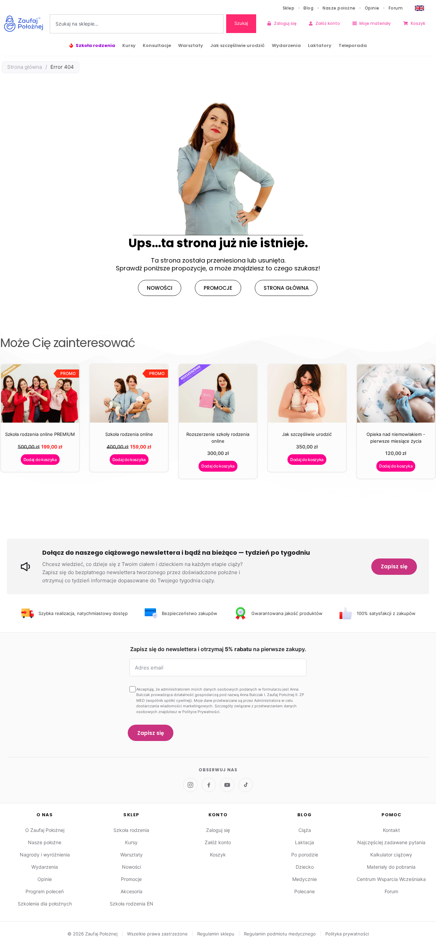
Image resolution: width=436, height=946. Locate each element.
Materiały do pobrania (391, 867)
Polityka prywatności (347, 933)
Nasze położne (339, 8)
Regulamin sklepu (216, 933)
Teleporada (353, 45)
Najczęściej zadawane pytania (391, 842)
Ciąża (304, 830)
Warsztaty (190, 45)
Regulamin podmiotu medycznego (280, 933)
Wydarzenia (286, 45)
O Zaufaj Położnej (44, 830)
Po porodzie (304, 854)
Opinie (372, 8)
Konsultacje (157, 45)
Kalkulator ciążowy (391, 854)
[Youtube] (227, 785)
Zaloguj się (285, 23)
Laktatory (319, 45)
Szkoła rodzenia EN (131, 903)
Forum (396, 8)
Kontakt (391, 830)
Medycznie (304, 879)
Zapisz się (394, 566)
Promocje (131, 879)
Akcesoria (131, 891)
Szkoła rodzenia (95, 45)
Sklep (289, 8)
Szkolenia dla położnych (45, 903)
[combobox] (136, 23)
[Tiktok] (245, 785)
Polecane (304, 891)
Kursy (129, 45)
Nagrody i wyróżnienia (45, 854)
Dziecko (305, 867)
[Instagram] (190, 785)
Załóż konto (327, 23)
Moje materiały (375, 23)
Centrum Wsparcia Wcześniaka (391, 879)
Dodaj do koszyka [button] (40, 459)
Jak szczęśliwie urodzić (237, 45)
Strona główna (24, 67)
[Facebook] (209, 785)
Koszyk (418, 23)
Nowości (131, 867)
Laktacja (304, 842)
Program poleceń (45, 891)
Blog (308, 8)
